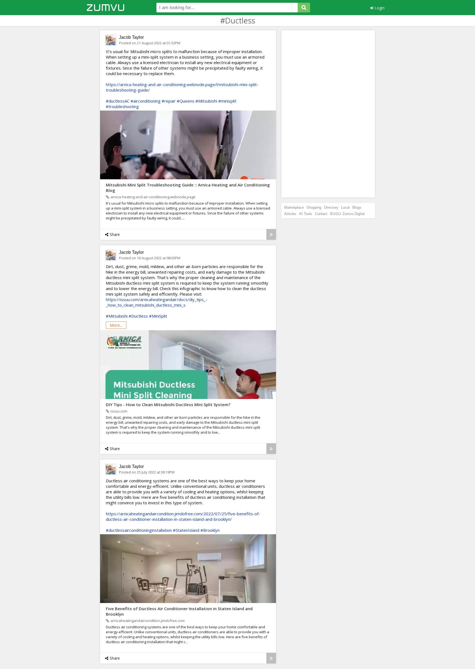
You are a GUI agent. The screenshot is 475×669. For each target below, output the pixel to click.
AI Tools (305, 214)
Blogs (356, 207)
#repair (169, 101)
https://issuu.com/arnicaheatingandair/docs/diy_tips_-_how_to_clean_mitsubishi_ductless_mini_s (156, 302)
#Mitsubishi (206, 101)
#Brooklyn (210, 530)
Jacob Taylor (131, 37)
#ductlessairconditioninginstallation (139, 530)
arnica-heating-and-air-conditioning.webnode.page (153, 196)
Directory (331, 207)
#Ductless (138, 316)
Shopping (313, 207)
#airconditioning (146, 101)
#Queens (185, 101)
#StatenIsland (186, 530)
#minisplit (227, 101)
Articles (290, 214)
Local (345, 207)
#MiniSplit (158, 316)
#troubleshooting (122, 106)
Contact (321, 214)
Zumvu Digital (353, 214)
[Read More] (271, 234)
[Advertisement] (328, 113)
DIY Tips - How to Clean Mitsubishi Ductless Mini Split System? (168, 404)
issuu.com (119, 411)
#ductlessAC (117, 101)
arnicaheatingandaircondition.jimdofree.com (148, 620)
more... (116, 325)
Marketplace (294, 207)
